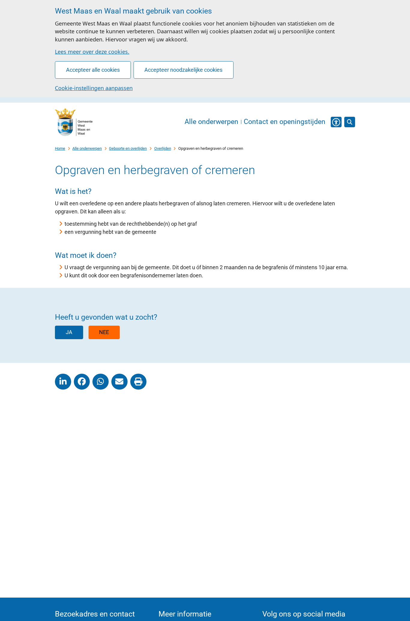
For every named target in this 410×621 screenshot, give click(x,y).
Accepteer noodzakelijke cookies (183, 70)
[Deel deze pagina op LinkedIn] (63, 382)
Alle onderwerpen (87, 148)
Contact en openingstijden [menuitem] (284, 122)
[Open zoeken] (349, 122)
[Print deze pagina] (138, 382)
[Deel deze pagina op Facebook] (82, 382)
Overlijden (162, 148)
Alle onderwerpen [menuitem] (211, 122)
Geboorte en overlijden (128, 148)
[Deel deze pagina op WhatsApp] (100, 382)
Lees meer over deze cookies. (92, 51)
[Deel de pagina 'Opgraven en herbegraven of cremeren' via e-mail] (119, 382)
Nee (104, 332)
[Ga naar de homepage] (73, 122)
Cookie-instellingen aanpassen (94, 88)
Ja (69, 332)
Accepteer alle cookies (93, 70)
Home (60, 148)
